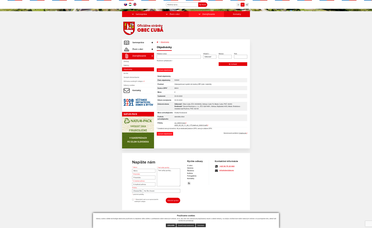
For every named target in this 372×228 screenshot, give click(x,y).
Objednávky (128, 69)
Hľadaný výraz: (162, 54)
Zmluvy (126, 61)
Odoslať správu (173, 200)
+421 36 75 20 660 (227, 166)
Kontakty (237, 14)
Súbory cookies (129, 85)
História (190, 168)
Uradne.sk (242, 133)
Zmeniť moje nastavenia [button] (186, 225)
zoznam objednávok (165, 70)
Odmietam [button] (200, 225)
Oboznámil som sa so (146, 200)
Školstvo (190, 171)
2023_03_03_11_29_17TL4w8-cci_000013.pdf (190, 125)
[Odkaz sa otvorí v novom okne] (189, 183)
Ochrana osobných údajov (133, 81)
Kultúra (190, 173)
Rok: (235, 54)
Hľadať (203, 5)
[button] (139, 14)
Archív (126, 73)
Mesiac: (221, 54)
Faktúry (126, 65)
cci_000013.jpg (179, 123)
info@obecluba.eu (226, 170)
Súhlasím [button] (170, 225)
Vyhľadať (233, 64)
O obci (189, 165)
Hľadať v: (206, 54)
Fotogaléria (191, 176)
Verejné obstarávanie (131, 77)
